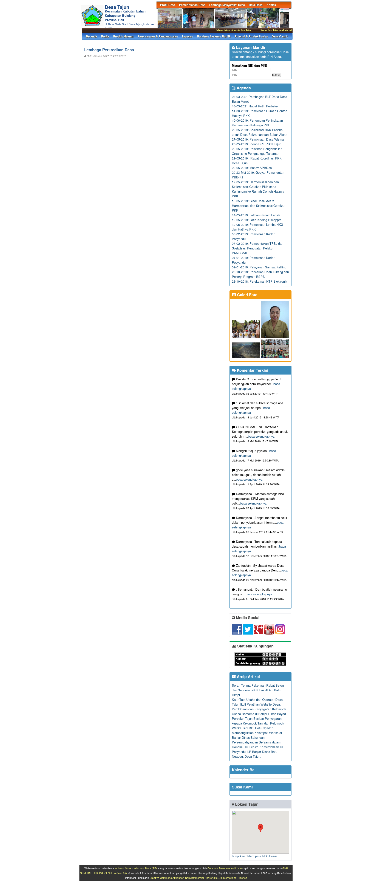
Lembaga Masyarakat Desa (227, 5)
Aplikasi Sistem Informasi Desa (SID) (136, 868)
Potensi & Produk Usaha (251, 36)
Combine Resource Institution (225, 868)
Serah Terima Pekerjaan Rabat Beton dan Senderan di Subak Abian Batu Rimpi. (258, 690)
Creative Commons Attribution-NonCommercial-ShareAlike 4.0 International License (198, 877)
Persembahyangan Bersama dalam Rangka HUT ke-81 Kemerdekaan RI (257, 744)
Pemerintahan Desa (192, 5)
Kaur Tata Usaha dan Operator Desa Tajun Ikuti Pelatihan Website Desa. (257, 701)
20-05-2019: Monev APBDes (252, 167)
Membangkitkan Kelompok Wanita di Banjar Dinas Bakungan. (257, 735)
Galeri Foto (246, 294)
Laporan (187, 36)
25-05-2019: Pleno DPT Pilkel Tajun (256, 144)
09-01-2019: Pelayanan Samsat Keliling (259, 267)
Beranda (91, 36)
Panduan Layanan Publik (214, 36)
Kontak (271, 5)
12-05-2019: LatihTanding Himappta (256, 219)
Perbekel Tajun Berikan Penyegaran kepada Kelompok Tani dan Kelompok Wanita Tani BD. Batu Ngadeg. (258, 723)
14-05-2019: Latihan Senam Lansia (256, 215)
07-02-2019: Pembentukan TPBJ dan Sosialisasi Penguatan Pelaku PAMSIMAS (257, 248)
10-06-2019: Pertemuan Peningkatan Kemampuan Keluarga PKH (257, 122)
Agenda (243, 88)
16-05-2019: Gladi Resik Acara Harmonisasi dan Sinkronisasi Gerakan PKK (258, 205)
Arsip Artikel (248, 676)
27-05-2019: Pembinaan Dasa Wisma (258, 139)
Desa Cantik (280, 36)
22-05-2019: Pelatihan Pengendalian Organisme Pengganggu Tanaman (257, 151)
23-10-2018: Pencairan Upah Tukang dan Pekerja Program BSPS (260, 274)
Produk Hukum (123, 36)
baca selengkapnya (261, 436)
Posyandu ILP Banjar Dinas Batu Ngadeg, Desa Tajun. (254, 754)
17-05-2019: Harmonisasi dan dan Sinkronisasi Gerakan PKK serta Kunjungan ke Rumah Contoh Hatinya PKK (258, 189)
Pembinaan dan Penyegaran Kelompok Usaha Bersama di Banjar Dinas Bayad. (259, 711)
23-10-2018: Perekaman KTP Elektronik (259, 281)
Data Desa (255, 5)
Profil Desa (167, 5)
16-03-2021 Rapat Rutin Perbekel (255, 106)
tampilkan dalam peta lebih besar (254, 856)
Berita (105, 36)
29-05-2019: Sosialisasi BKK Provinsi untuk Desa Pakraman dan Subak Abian (259, 132)
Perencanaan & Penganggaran (158, 36)
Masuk (276, 74)
